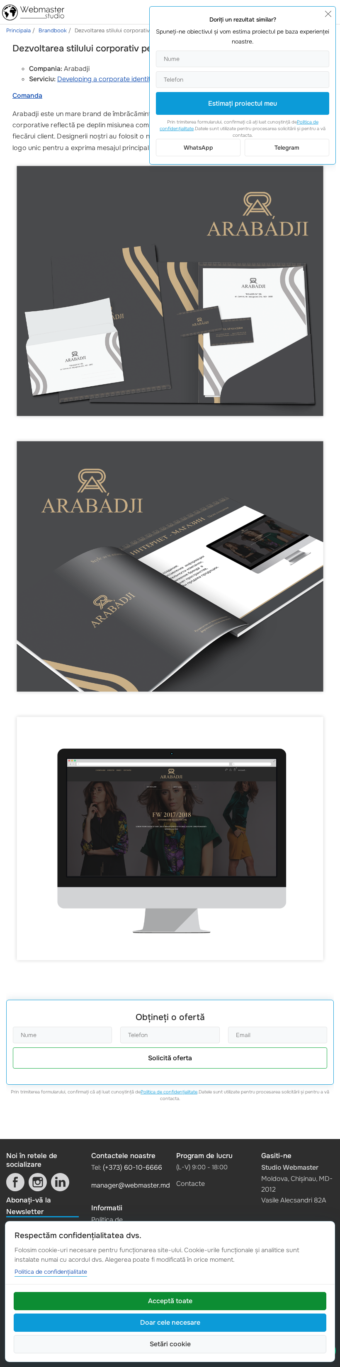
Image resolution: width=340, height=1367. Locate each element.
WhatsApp (198, 147)
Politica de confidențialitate (169, 1092)
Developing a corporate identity (106, 79)
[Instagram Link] (38, 1182)
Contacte (190, 1183)
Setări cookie (170, 1344)
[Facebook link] (15, 1182)
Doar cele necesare (170, 1322)
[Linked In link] (60, 1182)
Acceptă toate (170, 1301)
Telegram (286, 147)
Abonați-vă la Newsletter (28, 1206)
